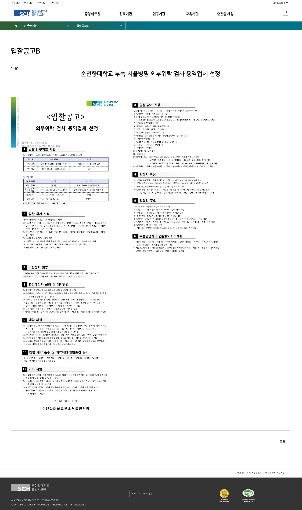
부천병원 (28, 2)
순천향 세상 (225, 14)
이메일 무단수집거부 (275, 473)
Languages (278, 3)
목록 (282, 441)
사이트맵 (239, 473)
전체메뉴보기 (285, 13)
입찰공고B (82, 25)
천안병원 (41, 2)
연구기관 (159, 14)
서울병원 (15, 2)
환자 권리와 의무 (254, 473)
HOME (15, 25)
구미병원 (54, 2)
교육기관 (192, 14)
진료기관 (125, 14)
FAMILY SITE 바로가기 (142, 494)
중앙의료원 (92, 14)
